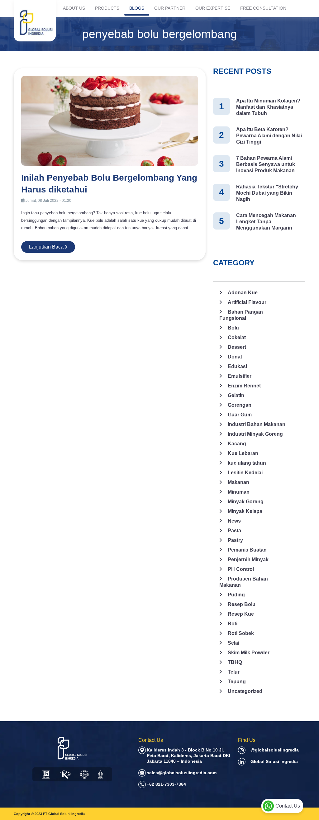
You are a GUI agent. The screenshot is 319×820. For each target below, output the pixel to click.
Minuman (239, 492)
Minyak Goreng (246, 501)
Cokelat (237, 337)
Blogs (136, 8)
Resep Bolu (241, 604)
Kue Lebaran (243, 453)
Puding (236, 594)
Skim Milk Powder (248, 652)
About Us (74, 8)
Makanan (238, 482)
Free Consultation (263, 8)
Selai (233, 643)
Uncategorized (245, 691)
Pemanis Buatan (247, 549)
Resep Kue (241, 614)
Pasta (234, 530)
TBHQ (235, 662)
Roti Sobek (241, 633)
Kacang (237, 443)
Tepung (237, 681)
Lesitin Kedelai (245, 472)
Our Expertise (212, 8)
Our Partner (169, 8)
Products (107, 8)
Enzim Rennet (244, 385)
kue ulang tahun (247, 463)
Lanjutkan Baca (47, 246)
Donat (235, 356)
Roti (232, 623)
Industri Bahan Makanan (256, 424)
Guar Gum (240, 414)
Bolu (233, 327)
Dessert (237, 347)
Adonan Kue (243, 292)
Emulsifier (239, 376)
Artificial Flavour (247, 302)
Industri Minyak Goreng (255, 434)
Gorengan (239, 405)
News (234, 521)
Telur (234, 672)
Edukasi (237, 366)
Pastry (235, 540)
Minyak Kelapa (245, 511)
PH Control (241, 569)
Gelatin (236, 395)
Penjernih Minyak (248, 559)
